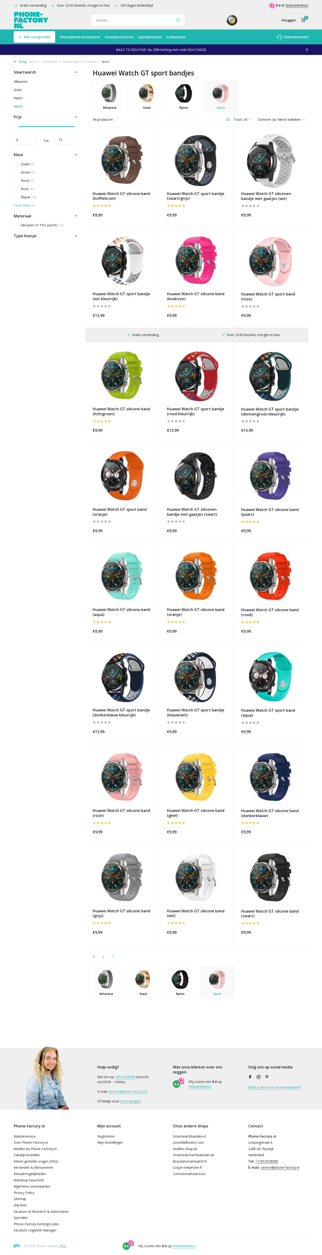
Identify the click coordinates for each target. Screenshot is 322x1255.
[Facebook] (250, 1077)
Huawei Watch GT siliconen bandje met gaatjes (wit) (266, 196)
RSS (63, 1246)
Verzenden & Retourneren (33, 1167)
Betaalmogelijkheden (30, 1174)
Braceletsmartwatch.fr (190, 1161)
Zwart (28, 164)
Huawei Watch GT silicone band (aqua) (121, 612)
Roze (27, 188)
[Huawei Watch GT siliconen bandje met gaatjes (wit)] (271, 161)
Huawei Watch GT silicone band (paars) (270, 512)
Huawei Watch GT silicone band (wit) (195, 913)
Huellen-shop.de (185, 1149)
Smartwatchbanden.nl (189, 1136)
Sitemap (20, 1199)
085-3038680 (126, 1077)
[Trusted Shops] (232, 20)
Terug (22, 62)
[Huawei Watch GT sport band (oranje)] (123, 476)
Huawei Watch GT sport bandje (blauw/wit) (195, 713)
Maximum (67, 140)
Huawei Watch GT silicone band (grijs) (121, 913)
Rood (27, 180)
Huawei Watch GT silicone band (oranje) (195, 612)
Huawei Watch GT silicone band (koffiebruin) (121, 196)
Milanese (20, 81)
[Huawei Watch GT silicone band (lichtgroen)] (123, 376)
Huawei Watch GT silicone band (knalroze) (195, 296)
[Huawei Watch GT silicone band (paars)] (271, 476)
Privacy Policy (24, 1192)
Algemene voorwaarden (32, 1186)
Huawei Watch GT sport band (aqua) (268, 713)
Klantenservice (295, 37)
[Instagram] (258, 1077)
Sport (18, 106)
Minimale (25, 140)
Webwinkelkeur (296, 5)
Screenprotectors (119, 37)
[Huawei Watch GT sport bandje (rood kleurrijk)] (197, 376)
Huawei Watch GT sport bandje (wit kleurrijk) (121, 296)
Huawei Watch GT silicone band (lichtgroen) (121, 411)
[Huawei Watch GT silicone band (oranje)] (197, 577)
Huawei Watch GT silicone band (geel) (195, 813)
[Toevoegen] (144, 214)
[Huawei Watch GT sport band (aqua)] (271, 677)
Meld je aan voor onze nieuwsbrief (274, 1087)
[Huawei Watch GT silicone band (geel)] (197, 778)
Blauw (29, 197)
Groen (28, 172)
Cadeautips (176, 37)
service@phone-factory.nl (127, 1091)
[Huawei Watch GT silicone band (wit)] (197, 878)
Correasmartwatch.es (189, 1174)
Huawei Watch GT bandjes (79, 62)
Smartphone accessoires (80, 37)
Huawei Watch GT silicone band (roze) (121, 813)
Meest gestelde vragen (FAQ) (36, 1161)
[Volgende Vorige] (112, 956)
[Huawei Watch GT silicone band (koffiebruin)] (123, 160)
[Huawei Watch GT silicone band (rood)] (271, 577)
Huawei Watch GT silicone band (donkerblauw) (270, 813)
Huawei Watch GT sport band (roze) (268, 297)
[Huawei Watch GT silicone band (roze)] (123, 778)
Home (33, 62)
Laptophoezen (150, 37)
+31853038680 (266, 1161)
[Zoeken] (178, 20)
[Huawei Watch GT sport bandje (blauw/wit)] (197, 677)
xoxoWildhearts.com (188, 1142)
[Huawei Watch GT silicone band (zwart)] (271, 878)
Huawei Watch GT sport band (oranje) (120, 512)
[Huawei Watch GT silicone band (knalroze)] (197, 261)
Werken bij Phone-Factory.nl (35, 1149)
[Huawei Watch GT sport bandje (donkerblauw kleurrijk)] (123, 677)
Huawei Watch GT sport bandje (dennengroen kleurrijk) (270, 412)
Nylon (18, 98)
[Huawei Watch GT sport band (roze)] (271, 261)
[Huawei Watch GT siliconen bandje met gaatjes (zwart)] (197, 476)
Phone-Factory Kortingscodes (36, 1224)
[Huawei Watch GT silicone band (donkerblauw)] (271, 778)
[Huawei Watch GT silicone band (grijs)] (123, 878)
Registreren (106, 1136)
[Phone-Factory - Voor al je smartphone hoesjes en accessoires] (31, 20)
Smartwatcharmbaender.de (193, 1155)
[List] (228, 119)
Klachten (20, 1205)
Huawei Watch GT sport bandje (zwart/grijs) (195, 196)
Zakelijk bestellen (27, 1155)
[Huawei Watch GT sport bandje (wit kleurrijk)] (123, 261)
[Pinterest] (267, 1077)
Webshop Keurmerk (29, 1180)
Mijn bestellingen (110, 1142)
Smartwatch (50, 62)
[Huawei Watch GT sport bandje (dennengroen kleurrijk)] (271, 376)
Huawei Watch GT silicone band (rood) (270, 612)
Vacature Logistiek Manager (35, 1230)
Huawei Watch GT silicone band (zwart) (270, 914)
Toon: (238, 119)
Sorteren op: (267, 119)
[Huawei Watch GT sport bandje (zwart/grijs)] (197, 160)
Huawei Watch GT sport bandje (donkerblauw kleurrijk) (121, 713)
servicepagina (130, 1101)
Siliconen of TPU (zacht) (42, 225)
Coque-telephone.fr (187, 1167)
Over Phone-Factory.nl (31, 1142)
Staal (17, 89)
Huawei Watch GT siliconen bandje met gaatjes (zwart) (192, 512)
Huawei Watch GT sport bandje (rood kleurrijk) (195, 411)
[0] (301, 20)
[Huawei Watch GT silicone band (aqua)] (123, 577)
